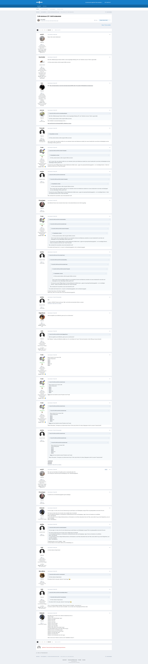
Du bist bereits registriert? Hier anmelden (93, 2)
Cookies (83, 659)
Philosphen (50, 463)
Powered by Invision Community (74, 662)
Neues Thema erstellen (106, 25)
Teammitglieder (52, 9)
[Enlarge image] (69, 579)
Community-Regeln (44, 9)
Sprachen (65, 659)
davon (49, 359)
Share (96, 20)
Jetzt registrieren (108, 2)
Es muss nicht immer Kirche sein (52, 20)
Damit (49, 394)
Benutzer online (60, 9)
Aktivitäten (45, 6)
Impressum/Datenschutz (72, 659)
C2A (48, 299)
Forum (37, 9)
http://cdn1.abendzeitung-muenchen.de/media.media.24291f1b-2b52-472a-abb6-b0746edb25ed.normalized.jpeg (71, 85)
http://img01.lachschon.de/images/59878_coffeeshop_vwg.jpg (59, 123)
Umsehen (39, 6)
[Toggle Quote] (49, 113)
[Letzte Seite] (52, 30)
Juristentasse (50, 460)
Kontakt (79, 659)
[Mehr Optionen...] (110, 34)
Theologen (50, 462)
